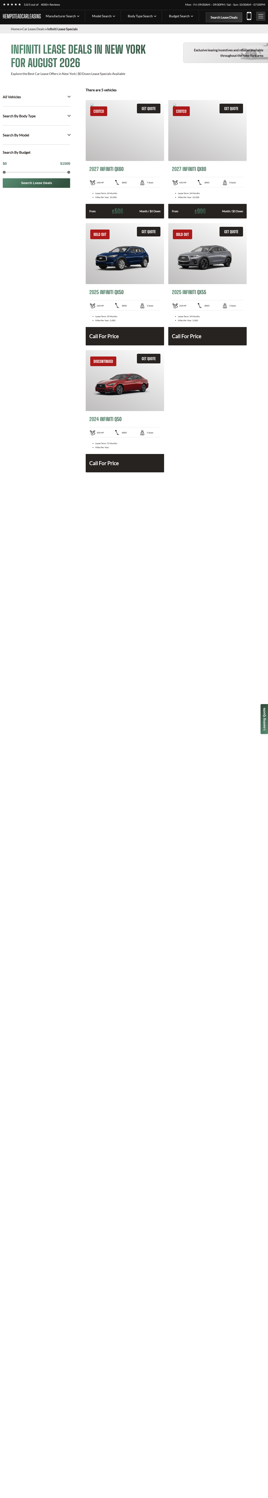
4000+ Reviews (50, 4)
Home (15, 29)
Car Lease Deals (33, 29)
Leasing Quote (264, 719)
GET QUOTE (149, 108)
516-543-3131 (249, 15)
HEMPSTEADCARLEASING (22, 16)
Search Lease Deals (224, 17)
